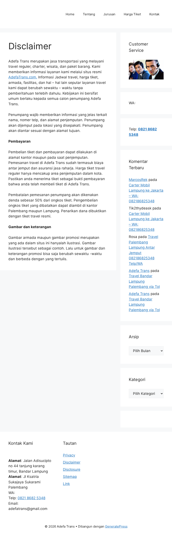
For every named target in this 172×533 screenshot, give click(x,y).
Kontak (154, 14)
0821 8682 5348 (31, 498)
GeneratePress (116, 526)
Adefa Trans (139, 271)
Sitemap (70, 476)
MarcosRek (138, 180)
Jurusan (109, 14)
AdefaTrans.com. (22, 77)
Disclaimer (71, 462)
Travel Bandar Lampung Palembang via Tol (144, 281)
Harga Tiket (132, 14)
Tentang (89, 14)
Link (66, 484)
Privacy (69, 455)
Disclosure (71, 469)
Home (70, 14)
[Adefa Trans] (28, 14)
